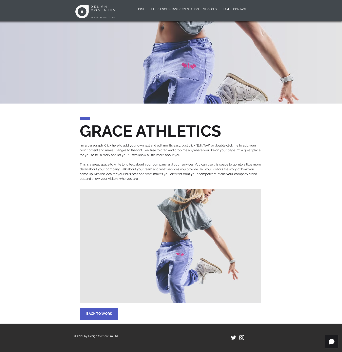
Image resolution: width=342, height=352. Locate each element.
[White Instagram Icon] (241, 337)
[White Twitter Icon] (233, 337)
